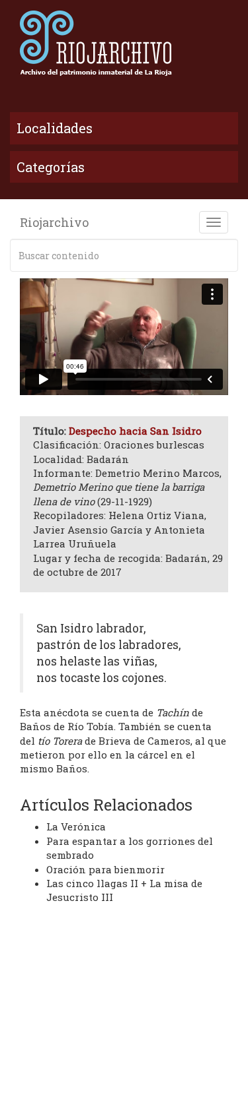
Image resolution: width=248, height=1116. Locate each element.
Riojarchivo (54, 222)
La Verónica (76, 826)
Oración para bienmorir (105, 869)
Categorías (51, 166)
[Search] (225, 255)
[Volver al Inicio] (124, 43)
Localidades (55, 128)
